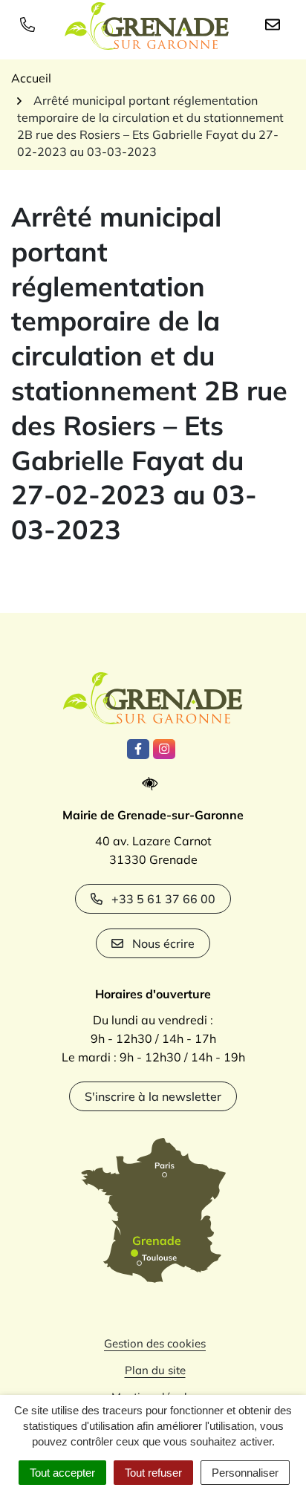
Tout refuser (153, 1472)
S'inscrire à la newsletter (153, 1096)
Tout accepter (62, 1472)
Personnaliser (245, 1472)
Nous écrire (163, 943)
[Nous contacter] (275, 24)
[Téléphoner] (30, 24)
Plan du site (155, 1370)
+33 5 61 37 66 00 (163, 898)
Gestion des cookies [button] (155, 1343)
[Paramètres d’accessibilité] (153, 784)
